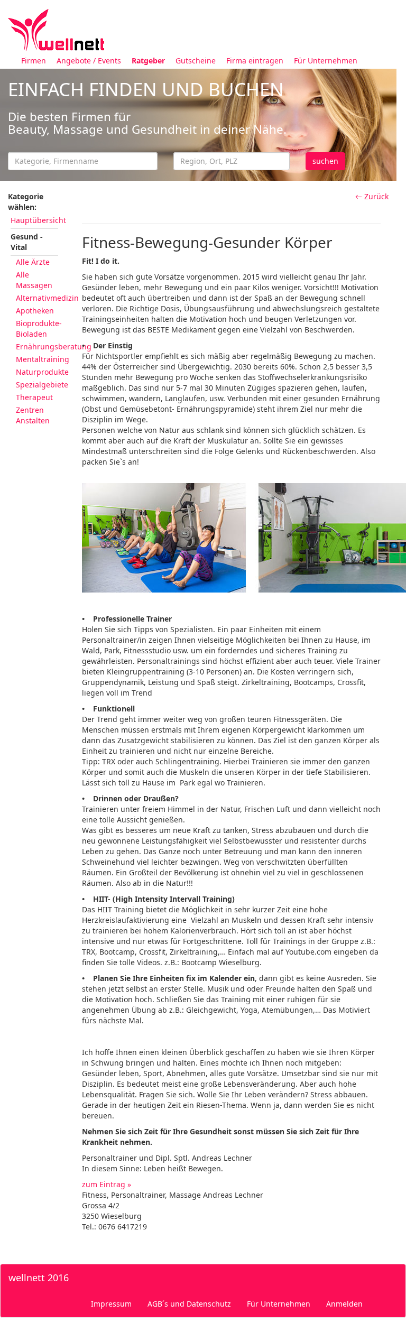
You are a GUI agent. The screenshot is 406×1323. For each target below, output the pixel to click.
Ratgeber (148, 60)
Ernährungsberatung (53, 346)
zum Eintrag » (106, 1184)
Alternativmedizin (47, 298)
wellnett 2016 (38, 1277)
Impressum (111, 1304)
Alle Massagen (34, 280)
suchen (325, 161)
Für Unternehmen (325, 60)
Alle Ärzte (33, 262)
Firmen (33, 60)
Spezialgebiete (42, 385)
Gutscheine (196, 60)
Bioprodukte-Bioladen (39, 328)
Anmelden (344, 1304)
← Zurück (372, 196)
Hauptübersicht (38, 220)
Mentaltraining (42, 359)
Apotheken (35, 311)
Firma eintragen (254, 60)
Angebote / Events (89, 60)
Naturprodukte (42, 372)
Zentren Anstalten (33, 415)
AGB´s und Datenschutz (189, 1304)
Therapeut (34, 397)
